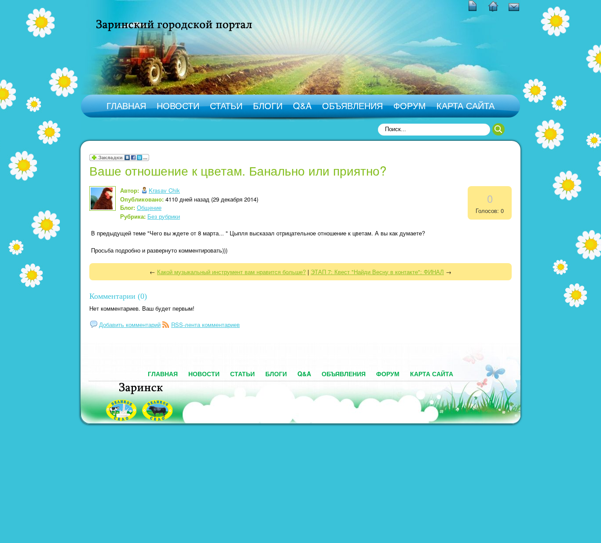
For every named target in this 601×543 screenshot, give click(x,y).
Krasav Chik (164, 190)
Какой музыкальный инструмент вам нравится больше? (231, 272)
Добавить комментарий (130, 324)
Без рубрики (163, 216)
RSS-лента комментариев (205, 324)
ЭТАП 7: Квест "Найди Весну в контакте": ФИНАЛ (377, 272)
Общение (149, 207)
